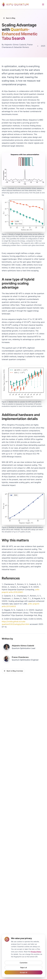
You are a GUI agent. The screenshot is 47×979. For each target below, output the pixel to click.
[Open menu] (43, 4)
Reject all (23, 967)
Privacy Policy (36, 952)
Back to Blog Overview (15, 671)
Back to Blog (10, 18)
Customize (23, 963)
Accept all (23, 972)
